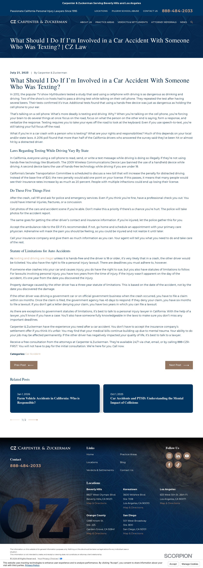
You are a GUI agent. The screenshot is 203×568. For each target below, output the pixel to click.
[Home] (38, 22)
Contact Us (150, 11)
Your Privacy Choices (48, 558)
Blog (123, 462)
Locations (101, 11)
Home (90, 454)
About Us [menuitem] (86, 22)
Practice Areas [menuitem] (104, 22)
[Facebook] (169, 465)
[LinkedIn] (178, 456)
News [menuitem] (183, 22)
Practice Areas (128, 454)
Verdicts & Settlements (100, 470)
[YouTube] (187, 456)
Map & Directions (96, 503)
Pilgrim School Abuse (125, 11)
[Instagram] (169, 456)
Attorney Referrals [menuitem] (164, 22)
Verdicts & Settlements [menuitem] (133, 22)
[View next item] (33, 420)
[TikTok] (178, 465)
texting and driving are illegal (33, 258)
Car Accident (33, 353)
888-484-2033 (177, 10)
